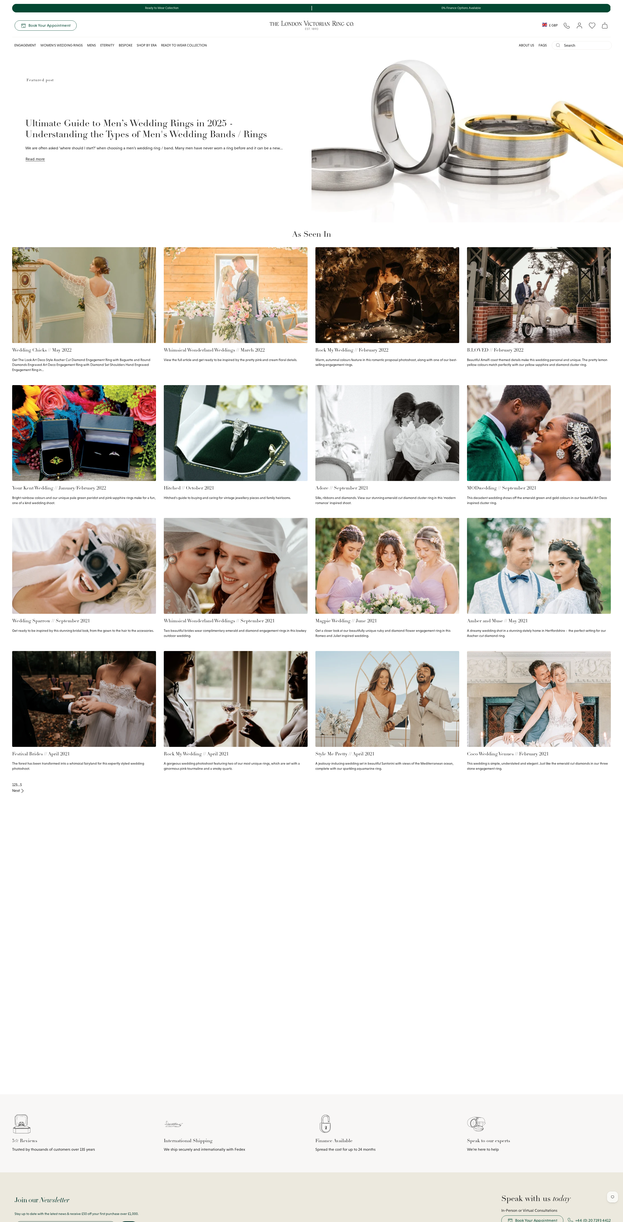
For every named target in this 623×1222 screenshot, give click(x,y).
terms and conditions (396, 677)
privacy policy (370, 677)
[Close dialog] (427, 564)
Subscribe (372, 653)
